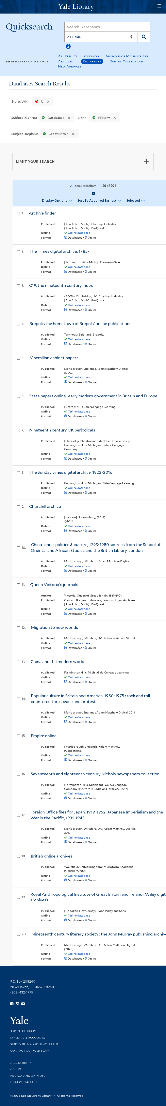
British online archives (51, 856)
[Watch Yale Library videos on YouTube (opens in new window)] (23, 1004)
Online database (79, 232)
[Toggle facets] (146, 161)
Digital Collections (127, 61)
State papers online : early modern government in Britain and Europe (93, 396)
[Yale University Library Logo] (83, 7)
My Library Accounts (27, 1037)
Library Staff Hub (24, 1082)
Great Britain (58, 134)
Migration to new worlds (54, 627)
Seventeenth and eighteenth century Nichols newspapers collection (95, 773)
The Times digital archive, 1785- (59, 251)
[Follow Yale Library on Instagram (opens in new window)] (17, 1004)
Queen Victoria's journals (54, 584)
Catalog (91, 56)
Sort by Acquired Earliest (96, 200)
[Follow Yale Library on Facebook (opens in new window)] (11, 1004)
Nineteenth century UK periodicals (62, 430)
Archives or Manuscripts (126, 56)
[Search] (143, 37)
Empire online (43, 735)
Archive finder (42, 213)
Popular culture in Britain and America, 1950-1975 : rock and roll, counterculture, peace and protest (91, 698)
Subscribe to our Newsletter (34, 1044)
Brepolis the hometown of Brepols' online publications (80, 323)
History (104, 118)
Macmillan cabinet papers (53, 357)
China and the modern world (57, 661)
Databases (92, 61)
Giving (15, 1069)
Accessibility (20, 1062)
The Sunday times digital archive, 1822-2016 (70, 472)
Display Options (54, 200)
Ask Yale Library (23, 1031)
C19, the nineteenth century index (61, 285)
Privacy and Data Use (27, 1075)
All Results (68, 56)
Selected (133, 200)
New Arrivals (69, 66)
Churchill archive (45, 506)
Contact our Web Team (29, 1050)
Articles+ (66, 61)
